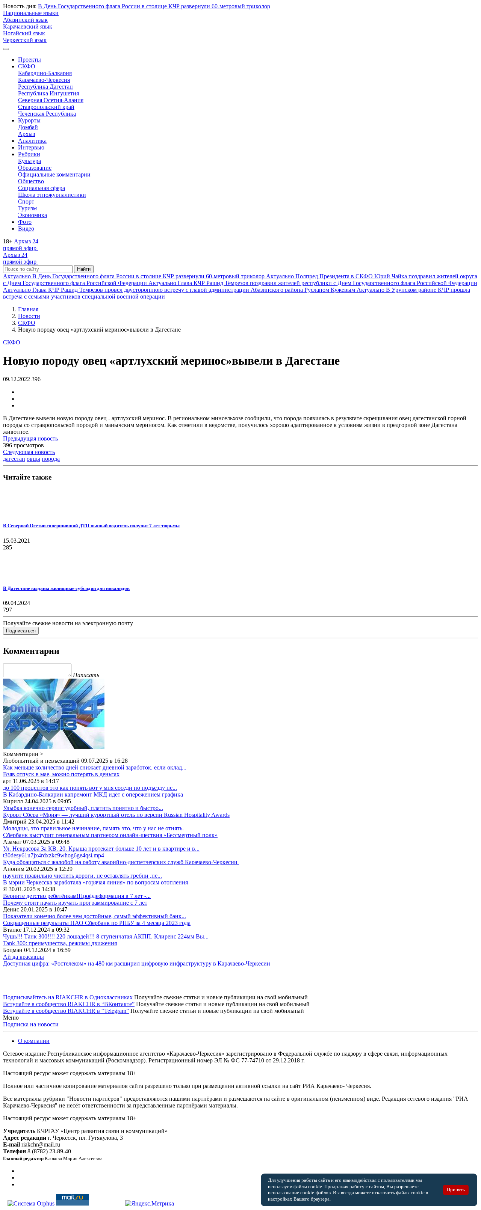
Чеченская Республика (47, 113)
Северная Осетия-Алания (50, 100)
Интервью (31, 147)
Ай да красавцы (23, 957)
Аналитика (32, 140)
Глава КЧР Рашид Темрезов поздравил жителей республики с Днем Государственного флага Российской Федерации (312, 283)
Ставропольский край (46, 107)
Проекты (29, 59)
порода (51, 459)
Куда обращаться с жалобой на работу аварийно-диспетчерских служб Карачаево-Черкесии (121, 862)
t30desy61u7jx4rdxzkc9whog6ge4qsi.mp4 (53, 855)
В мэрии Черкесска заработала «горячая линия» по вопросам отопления (95, 882)
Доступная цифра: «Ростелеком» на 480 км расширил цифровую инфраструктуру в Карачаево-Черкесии (136, 963)
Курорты (29, 120)
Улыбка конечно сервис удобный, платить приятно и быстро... (83, 808)
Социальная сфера (41, 188)
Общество (31, 181)
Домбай (28, 127)
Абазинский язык (25, 20)
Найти (84, 269)
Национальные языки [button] (31, 13)
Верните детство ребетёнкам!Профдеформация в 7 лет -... (77, 896)
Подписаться (21, 631)
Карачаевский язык (27, 26)
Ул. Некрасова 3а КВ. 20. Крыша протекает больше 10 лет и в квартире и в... (101, 848)
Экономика (32, 215)
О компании (34, 1041)
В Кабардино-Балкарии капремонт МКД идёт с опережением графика (93, 794)
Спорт (26, 201)
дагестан (14, 459)
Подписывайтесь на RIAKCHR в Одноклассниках (68, 997)
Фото (25, 222)
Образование (34, 167)
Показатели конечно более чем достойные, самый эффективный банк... (94, 916)
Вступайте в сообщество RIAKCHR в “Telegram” (66, 1011)
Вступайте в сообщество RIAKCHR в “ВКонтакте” (69, 1004)
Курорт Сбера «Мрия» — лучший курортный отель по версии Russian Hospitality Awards (116, 815)
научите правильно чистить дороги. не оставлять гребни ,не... (82, 875)
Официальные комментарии (54, 174)
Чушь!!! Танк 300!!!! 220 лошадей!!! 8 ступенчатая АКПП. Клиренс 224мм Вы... (106, 936)
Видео (26, 228)
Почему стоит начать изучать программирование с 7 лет (75, 902)
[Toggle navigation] (6, 49)
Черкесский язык (25, 40)
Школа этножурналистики (52, 195)
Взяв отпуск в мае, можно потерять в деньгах (61, 774)
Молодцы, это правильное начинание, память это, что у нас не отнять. (93, 828)
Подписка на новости (31, 1024)
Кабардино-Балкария (45, 73)
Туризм (27, 208)
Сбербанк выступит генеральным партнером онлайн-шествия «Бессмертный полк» (110, 835)
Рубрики (29, 154)
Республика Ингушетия (48, 93)
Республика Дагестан (45, 86)
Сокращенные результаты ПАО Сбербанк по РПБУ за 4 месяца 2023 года (97, 923)
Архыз (26, 134)
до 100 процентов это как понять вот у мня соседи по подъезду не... (90, 788)
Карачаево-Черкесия (44, 80)
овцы (33, 459)
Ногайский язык (24, 33)
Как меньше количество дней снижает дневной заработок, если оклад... (94, 767)
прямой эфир (20, 244)
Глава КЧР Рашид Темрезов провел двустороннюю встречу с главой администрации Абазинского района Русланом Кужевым (180, 290)
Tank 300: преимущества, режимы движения (60, 943)
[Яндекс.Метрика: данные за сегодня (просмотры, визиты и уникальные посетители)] (149, 1203)
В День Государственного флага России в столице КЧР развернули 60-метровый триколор (154, 6)
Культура (29, 161)
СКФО (26, 66)
